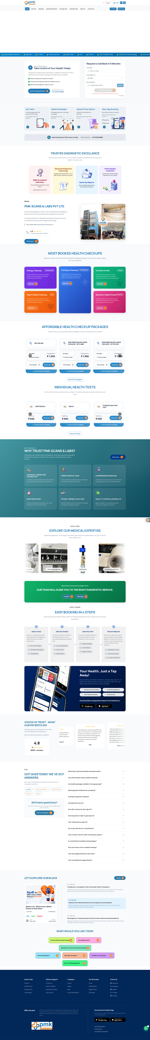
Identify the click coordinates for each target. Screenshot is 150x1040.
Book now (47, 365)
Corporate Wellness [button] (73, 992)
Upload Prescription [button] (51, 9)
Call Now (66, 596)
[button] (26, 32)
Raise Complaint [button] (50, 986)
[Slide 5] (79, 49)
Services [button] (33, 9)
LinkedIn (114, 989)
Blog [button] (68, 989)
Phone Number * (90, 82)
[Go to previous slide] (30, 355)
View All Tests (75, 434)
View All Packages (75, 379)
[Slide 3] (73, 49)
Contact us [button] (49, 983)
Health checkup (56, 789)
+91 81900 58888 (58, 92)
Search (114, 9)
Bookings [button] (41, 9)
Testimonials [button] (28, 992)
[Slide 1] (68, 49)
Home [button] (27, 9)
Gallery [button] (69, 986)
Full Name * (89, 68)
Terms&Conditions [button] (99, 1026)
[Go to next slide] (119, 355)
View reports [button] (49, 992)
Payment (28, 793)
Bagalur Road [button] (92, 989)
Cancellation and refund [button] (101, 1031)
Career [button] (69, 983)
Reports (122, 9)
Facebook (115, 983)
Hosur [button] (90, 983)
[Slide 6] (82, 49)
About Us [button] (82, 9)
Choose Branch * (91, 75)
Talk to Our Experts (42, 813)
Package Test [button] (63, 9)
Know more (30, 241)
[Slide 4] (76, 49)
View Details (33, 365)
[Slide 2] (71, 49)
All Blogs (118, 878)
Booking (28, 789)
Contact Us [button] (91, 9)
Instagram (115, 986)
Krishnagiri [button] (92, 992)
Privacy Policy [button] (98, 1029)
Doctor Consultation (41, 789)
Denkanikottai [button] (93, 986)
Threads (114, 992)
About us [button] (27, 983)
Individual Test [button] (74, 9)
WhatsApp (80, 596)
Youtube (114, 996)
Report (38, 793)
